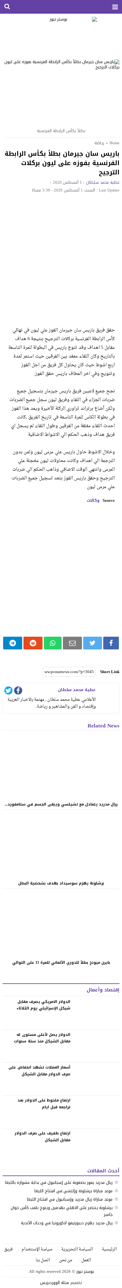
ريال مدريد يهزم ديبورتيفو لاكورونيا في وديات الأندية (67, 1223)
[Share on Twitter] (92, 643)
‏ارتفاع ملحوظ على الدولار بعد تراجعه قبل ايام (44, 1103)
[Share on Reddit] (33, 643)
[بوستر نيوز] (61, 34)
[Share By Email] (72, 643)
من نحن (65, 1260)
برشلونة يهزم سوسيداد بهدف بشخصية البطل (61, 883)
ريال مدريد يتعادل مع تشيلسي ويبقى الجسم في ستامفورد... (61, 804)
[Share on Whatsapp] (52, 643)
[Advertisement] (61, 256)
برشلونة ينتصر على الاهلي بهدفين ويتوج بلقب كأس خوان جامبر (62, 1211)
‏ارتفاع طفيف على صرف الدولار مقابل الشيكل (42, 1136)
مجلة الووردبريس (54, 1282)
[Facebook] (18, 691)
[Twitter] (8, 691)
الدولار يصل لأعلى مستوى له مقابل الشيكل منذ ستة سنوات (42, 1038)
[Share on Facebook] (111, 643)
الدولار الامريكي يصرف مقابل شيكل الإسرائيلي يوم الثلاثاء (43, 1005)
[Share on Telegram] (13, 643)
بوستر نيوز (85, 1271)
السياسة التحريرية (77, 1249)
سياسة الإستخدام (37, 1249)
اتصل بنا (43, 1260)
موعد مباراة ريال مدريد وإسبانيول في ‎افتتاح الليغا (70, 1199)
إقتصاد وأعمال (103, 990)
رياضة (99, 143)
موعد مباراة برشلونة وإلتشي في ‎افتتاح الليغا (73, 1191)
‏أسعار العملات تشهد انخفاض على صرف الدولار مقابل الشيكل (39, 1071)
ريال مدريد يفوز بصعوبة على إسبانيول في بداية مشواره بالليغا (59, 1182)
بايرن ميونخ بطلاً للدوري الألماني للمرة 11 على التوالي (61, 962)
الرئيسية (109, 1249)
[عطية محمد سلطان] (108, 694)
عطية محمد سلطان (102, 182)
